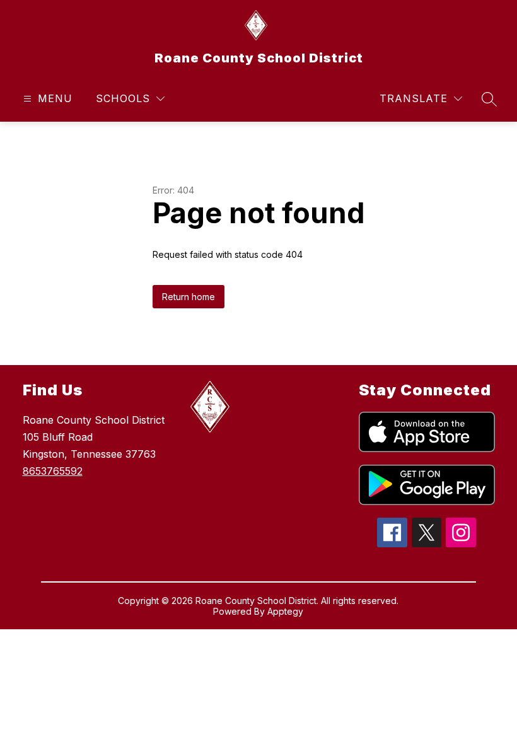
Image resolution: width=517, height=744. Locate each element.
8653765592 (53, 471)
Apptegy (285, 611)
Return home (188, 296)
